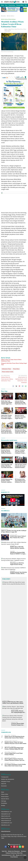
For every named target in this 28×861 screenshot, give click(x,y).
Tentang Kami (4, 777)
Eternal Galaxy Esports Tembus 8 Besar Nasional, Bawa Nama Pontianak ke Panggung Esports (18, 537)
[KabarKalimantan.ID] (12, 2)
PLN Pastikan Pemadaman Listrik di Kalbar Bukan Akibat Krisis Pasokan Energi (15, 765)
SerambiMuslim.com (6, 822)
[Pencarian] (26, 2)
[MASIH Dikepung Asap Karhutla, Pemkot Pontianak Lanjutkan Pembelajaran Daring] (7, 474)
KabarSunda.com (5, 816)
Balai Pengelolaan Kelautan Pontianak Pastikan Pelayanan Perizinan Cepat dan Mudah (14, 759)
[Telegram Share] (22, 386)
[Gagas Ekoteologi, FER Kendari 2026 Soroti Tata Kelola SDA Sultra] (7, 459)
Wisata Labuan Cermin (7, 371)
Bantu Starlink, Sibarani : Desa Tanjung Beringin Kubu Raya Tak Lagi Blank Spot (18, 711)
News (2, 792)
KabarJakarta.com (5, 814)
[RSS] (23, 846)
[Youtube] (17, 846)
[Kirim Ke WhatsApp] (25, 386)
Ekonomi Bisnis (5, 798)
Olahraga (3, 801)
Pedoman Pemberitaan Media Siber (14, 853)
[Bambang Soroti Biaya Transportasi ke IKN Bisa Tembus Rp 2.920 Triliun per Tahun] (21, 425)
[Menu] (2, 1)
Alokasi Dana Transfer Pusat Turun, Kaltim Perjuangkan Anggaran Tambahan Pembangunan (6, 417)
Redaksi (6, 29)
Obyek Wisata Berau (19, 29)
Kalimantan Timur (6, 368)
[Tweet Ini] (16, 386)
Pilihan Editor (4, 794)
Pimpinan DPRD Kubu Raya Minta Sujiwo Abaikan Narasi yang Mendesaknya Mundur (12, 702)
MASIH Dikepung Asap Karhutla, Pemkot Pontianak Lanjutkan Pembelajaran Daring (6, 481)
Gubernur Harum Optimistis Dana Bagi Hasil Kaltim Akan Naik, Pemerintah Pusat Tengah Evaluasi (21, 402)
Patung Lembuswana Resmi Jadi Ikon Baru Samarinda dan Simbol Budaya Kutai (6, 431)
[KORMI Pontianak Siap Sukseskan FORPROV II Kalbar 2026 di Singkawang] (14, 568)
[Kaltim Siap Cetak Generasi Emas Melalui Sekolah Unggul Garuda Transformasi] (7, 396)
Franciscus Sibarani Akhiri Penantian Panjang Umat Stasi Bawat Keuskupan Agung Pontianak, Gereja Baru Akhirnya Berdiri (17, 724)
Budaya (3, 805)
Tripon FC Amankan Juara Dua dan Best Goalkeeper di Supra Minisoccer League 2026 (20, 452)
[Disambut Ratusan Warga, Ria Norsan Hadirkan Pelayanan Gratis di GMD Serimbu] (7, 445)
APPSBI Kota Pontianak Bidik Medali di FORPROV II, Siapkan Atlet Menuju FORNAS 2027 (18, 553)
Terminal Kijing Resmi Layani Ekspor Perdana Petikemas (14, 754)
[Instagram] (14, 846)
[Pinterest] (11, 846)
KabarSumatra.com (6, 818)
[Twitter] (8, 846)
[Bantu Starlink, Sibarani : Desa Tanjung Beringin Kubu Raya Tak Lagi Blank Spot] (14, 707)
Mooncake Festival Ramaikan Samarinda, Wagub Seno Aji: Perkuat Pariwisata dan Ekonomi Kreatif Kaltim (21, 417)
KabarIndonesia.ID (6, 820)
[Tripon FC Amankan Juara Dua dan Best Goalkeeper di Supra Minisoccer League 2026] (21, 445)
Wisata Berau (16, 368)
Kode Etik (3, 783)
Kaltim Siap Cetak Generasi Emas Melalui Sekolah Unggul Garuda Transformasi (7, 402)
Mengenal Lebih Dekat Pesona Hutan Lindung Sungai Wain (14, 364)
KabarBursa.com (5, 825)
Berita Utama (4, 19)
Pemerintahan (5, 796)
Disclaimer (4, 786)
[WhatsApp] (20, 846)
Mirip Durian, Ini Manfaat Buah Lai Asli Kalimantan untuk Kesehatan (21, 379)
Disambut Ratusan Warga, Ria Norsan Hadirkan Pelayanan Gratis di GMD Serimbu (7, 452)
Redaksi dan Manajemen (7, 779)
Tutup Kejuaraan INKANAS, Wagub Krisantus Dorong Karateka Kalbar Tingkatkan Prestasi (17, 563)
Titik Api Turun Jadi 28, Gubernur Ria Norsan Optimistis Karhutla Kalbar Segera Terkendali (21, 466)
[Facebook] (5, 846)
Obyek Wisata (11, 29)
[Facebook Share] (13, 386)
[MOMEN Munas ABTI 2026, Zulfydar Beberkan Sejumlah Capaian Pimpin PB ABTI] (14, 543)
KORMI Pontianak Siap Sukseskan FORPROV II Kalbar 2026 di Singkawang (18, 573)
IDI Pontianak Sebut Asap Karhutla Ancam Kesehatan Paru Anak (20, 481)
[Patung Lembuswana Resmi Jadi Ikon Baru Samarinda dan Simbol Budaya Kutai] (7, 425)
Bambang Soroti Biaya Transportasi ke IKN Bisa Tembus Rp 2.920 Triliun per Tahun (21, 431)
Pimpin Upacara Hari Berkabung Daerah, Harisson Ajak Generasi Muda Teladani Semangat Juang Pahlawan (14, 737)
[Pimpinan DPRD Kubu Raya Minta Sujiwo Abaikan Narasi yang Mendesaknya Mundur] (14, 640)
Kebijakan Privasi (5, 781)
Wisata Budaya (12, 19)
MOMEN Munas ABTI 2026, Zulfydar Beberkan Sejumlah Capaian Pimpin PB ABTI (17, 547)
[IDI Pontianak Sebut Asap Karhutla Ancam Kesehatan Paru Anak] (21, 474)
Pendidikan (4, 803)
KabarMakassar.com (6, 811)
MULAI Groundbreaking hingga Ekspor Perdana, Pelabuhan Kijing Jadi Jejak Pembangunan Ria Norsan (14, 748)
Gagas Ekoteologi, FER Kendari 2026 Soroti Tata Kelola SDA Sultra (6, 466)
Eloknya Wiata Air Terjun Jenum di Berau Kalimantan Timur (11, 360)
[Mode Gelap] (23, 2)
